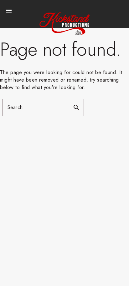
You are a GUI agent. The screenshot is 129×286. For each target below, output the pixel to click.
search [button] (76, 107)
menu (9, 10)
